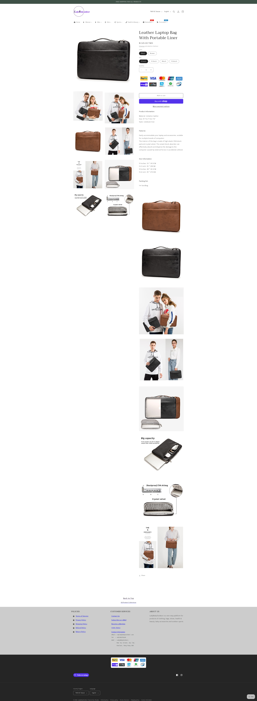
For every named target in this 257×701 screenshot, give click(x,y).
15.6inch (174, 61)
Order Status (115, 628)
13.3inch (154, 61)
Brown (152, 53)
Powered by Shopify (93, 700)
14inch (164, 61)
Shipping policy (135, 700)
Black (143, 53)
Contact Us (115, 616)
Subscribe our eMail (118, 620)
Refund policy (104, 700)
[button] (174, 11)
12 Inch (143, 61)
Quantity (141, 65)
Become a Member (118, 624)
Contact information (146, 700)
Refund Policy (81, 628)
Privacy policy (114, 700)
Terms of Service (82, 616)
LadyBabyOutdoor (83, 700)
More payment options (161, 106)
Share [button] (143, 575)
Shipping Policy (81, 624)
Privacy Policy (81, 620)
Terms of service (124, 700)
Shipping (141, 46)
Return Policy (81, 632)
